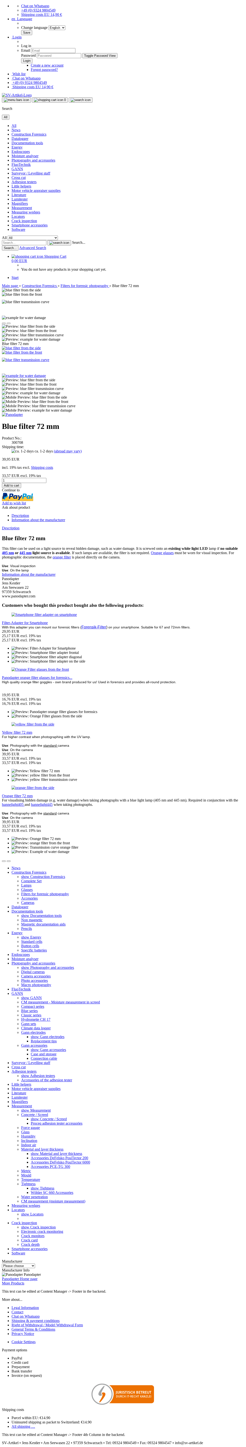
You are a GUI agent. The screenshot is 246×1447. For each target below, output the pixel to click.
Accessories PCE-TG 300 (50, 1167)
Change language (35, 27)
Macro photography (36, 985)
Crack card (29, 1240)
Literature (19, 195)
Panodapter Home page (19, 1279)
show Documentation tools (41, 916)
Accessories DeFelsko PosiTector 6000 (60, 1162)
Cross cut (19, 177)
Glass (25, 1132)
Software (18, 229)
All (14, 126)
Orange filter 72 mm (17, 796)
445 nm (25, 553)
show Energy (31, 937)
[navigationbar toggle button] (16, 100)
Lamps (26, 885)
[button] (22, 19)
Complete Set (31, 881)
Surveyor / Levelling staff (31, 173)
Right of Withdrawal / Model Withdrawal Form (47, 1325)
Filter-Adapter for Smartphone (25, 623)
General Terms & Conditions (33, 1329)
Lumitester (20, 199)
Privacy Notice (23, 1334)
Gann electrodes (33, 1032)
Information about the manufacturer (38, 520)
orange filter (62, 557)
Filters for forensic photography (45, 894)
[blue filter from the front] (22, 352)
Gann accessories (34, 1045)
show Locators (32, 1214)
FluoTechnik (21, 165)
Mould (26, 1175)
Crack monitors (32, 1236)
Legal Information (25, 1308)
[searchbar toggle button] (80, 100)
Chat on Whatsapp (35, 6)
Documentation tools (27, 143)
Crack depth (30, 1244)
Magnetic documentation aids (43, 924)
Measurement (22, 208)
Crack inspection (24, 221)
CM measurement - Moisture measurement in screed (60, 1002)
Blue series (29, 1011)
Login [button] (17, 37)
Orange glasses (162, 553)
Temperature (30, 1180)
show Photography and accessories (47, 967)
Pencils (26, 929)
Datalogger (20, 139)
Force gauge (30, 1128)
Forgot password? (44, 70)
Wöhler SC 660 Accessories (52, 1192)
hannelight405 (13, 804)
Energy (17, 147)
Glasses (27, 890)
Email (25, 50)
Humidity (28, 1136)
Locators (18, 216)
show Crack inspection (38, 1227)
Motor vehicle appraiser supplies (36, 190)
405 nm (8, 553)
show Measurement (36, 1110)
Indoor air (28, 1145)
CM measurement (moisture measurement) (53, 1201)
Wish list (18, 74)
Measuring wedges (26, 212)
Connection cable (44, 1058)
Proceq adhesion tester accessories (56, 1123)
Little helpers (21, 186)
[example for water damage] (24, 376)
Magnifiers (20, 203)
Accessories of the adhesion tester (46, 1080)
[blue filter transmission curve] (25, 360)
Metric (26, 1171)
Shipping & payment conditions (36, 1321)
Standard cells (31, 942)
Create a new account (47, 65)
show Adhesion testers (38, 1076)
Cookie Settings (24, 1342)
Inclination (29, 1141)
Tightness (28, 1184)
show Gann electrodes (47, 1037)
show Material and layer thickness (56, 1154)
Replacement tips (44, 1041)
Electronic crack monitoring (42, 1231)
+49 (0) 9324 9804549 (38, 10)
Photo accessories (34, 980)
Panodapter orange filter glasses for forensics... (37, 678)
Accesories (29, 898)
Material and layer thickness (42, 1149)
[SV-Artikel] (17, 95)
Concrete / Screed (34, 1115)
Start (15, 278)
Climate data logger (36, 1028)
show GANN (31, 998)
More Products (13, 1283)
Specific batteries (34, 950)
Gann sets (28, 1024)
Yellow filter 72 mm (17, 732)
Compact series (32, 1006)
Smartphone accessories (30, 225)
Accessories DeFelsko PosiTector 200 (59, 1158)
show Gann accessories (48, 1050)
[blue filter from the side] (21, 348)
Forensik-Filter (93, 627)
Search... (78, 242)
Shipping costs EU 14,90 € (41, 15)
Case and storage (43, 1054)
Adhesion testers (24, 182)
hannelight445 (42, 804)
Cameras (27, 903)
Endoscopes (21, 152)
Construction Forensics (29, 134)
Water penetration (34, 1197)
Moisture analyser (25, 156)
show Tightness (42, 1188)
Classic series (31, 1015)
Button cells (30, 946)
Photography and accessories (33, 160)
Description (20, 516)
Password (28, 55)
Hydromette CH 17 (35, 1019)
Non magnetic (32, 920)
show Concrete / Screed (49, 1119)
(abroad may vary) (68, 451)
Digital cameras (33, 972)
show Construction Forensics (43, 877)
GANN (17, 169)
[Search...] (59, 242)
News (16, 130)
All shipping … (23, 1426)
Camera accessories (36, 976)
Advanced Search (32, 248)
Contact (17, 1312)
